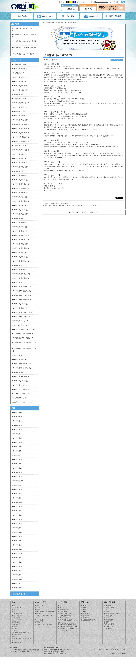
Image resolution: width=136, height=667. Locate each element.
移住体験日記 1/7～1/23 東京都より (24, 36)
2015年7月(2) (17, 562)
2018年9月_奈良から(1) (20, 265)
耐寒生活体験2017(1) (19, 145)
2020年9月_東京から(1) (20, 385)
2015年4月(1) (17, 575)
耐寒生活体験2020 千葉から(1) (23, 333)
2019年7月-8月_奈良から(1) (22, 295)
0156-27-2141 (17, 652)
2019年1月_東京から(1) (20, 269)
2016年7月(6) (17, 540)
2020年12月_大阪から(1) (21, 389)
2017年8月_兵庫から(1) (20, 175)
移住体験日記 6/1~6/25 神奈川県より (24, 29)
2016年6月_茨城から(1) (20, 115)
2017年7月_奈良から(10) (21, 150)
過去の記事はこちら (20, 594)
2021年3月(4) (17, 434)
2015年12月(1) (17, 553)
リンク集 (123, 649)
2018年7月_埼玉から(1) (20, 214)
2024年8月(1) (17, 425)
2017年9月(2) (17, 502)
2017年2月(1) (17, 523)
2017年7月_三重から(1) (20, 162)
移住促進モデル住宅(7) (20, 398)
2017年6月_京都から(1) (20, 167)
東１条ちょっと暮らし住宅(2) (22, 393)
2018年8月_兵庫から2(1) (21, 239)
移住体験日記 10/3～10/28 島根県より (24, 42)
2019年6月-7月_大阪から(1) (22, 286)
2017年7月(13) (17, 511)
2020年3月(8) (17, 446)
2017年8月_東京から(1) (20, 180)
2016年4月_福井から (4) (21, 103)
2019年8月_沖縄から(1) (20, 308)
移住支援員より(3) (19, 73)
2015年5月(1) (17, 570)
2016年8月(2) (17, 536)
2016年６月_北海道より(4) (21, 111)
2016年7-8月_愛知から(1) (21, 124)
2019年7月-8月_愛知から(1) (22, 299)
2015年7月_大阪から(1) (20, 90)
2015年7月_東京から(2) (20, 94)
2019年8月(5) (17, 464)
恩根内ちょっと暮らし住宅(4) (22, 402)
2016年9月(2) (17, 532)
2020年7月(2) (17, 442)
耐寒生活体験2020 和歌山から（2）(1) (24, 350)
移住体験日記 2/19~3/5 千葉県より (25, 54)
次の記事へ (93, 212)
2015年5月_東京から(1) (20, 77)
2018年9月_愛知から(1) (20, 257)
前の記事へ (74, 212)
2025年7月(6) (17, 412)
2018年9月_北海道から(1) (21, 261)
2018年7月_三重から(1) (20, 210)
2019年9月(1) (17, 459)
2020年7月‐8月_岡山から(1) (22, 363)
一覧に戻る (83, 212)
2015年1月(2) (17, 588)
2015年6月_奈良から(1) (20, 81)
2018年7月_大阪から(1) (20, 218)
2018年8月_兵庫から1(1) (21, 235)
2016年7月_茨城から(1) (20, 120)
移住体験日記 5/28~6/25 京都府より (24, 49)
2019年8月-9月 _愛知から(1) (22, 316)
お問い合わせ (114, 649)
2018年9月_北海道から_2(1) (22, 274)
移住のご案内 (50, 22)
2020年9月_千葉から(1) (20, 381)
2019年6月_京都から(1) (20, 282)
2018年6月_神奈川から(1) (21, 201)
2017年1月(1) (17, 528)
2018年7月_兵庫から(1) (20, 222)
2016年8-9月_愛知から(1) (21, 137)
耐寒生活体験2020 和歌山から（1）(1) (24, 343)
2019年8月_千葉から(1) (20, 304)
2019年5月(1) (17, 472)
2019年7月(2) (17, 468)
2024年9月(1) (17, 421)
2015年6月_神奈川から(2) (21, 86)
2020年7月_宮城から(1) (20, 359)
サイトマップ (97, 649)
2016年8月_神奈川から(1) (21, 128)
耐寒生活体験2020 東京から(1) (23, 338)
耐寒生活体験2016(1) (19, 98)
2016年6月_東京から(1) (20, 107)
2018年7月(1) (17, 489)
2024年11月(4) (17, 417)
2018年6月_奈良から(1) (20, 205)
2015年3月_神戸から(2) (20, 68)
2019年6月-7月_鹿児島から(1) (22, 291)
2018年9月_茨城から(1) (20, 252)
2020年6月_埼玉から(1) (20, 355)
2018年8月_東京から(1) (20, 244)
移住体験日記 (59, 22)
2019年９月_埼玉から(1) (21, 325)
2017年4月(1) (17, 519)
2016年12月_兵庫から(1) (21, 141)
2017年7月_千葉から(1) (20, 171)
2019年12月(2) (17, 455)
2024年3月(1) (17, 429)
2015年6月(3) (17, 566)
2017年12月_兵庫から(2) (21, 188)
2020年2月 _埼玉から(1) (20, 321)
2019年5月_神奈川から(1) (21, 278)
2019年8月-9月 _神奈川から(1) (22, 312)
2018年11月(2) (17, 485)
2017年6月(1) (17, 515)
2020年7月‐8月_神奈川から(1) (22, 368)
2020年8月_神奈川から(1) (21, 376)
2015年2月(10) (17, 583)
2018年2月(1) (17, 493)
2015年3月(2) (17, 579)
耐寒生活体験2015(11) (20, 64)
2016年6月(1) (17, 545)
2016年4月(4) (17, 549)
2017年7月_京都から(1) (20, 158)
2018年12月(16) (18, 481)
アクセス (106, 649)
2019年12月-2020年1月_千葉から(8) (24, 329)
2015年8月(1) (17, 558)
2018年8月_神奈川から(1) (21, 248)
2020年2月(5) (17, 451)
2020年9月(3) (17, 438)
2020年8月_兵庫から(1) (20, 372)
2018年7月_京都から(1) (20, 227)
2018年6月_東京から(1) (20, 197)
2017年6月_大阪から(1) (20, 154)
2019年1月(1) (17, 476)
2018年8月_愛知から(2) (20, 231)
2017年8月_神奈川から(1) (21, 184)
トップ (43, 22)
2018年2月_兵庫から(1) (20, 192)
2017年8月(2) (17, 506)
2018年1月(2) (17, 498)
